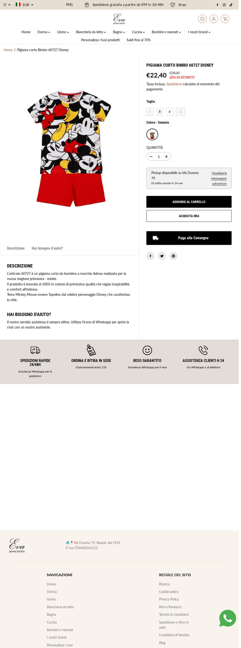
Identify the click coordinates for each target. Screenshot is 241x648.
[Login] (213, 19)
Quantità (154, 148)
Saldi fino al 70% (139, 40)
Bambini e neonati (165, 32)
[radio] (149, 112)
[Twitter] (162, 256)
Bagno (118, 32)
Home (25, 32)
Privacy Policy (169, 599)
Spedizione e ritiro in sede (174, 624)
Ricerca (164, 584)
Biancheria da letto (90, 32)
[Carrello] (225, 19)
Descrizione (16, 248)
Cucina (137, 32)
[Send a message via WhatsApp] (227, 618)
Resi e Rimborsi (170, 607)
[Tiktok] (231, 5)
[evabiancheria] (119, 19)
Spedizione (174, 84)
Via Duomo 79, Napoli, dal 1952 (97, 543)
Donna (42, 32)
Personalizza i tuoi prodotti (100, 40)
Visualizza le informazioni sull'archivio (219, 178)
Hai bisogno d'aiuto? (47, 248)
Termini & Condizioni (174, 614)
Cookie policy (168, 592)
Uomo (62, 32)
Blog (162, 643)
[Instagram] (224, 5)
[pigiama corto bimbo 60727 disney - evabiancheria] (69, 149)
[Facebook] (217, 5)
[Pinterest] (173, 256)
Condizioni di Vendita (174, 635)
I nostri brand (198, 32)
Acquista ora (189, 216)
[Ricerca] (202, 19)
